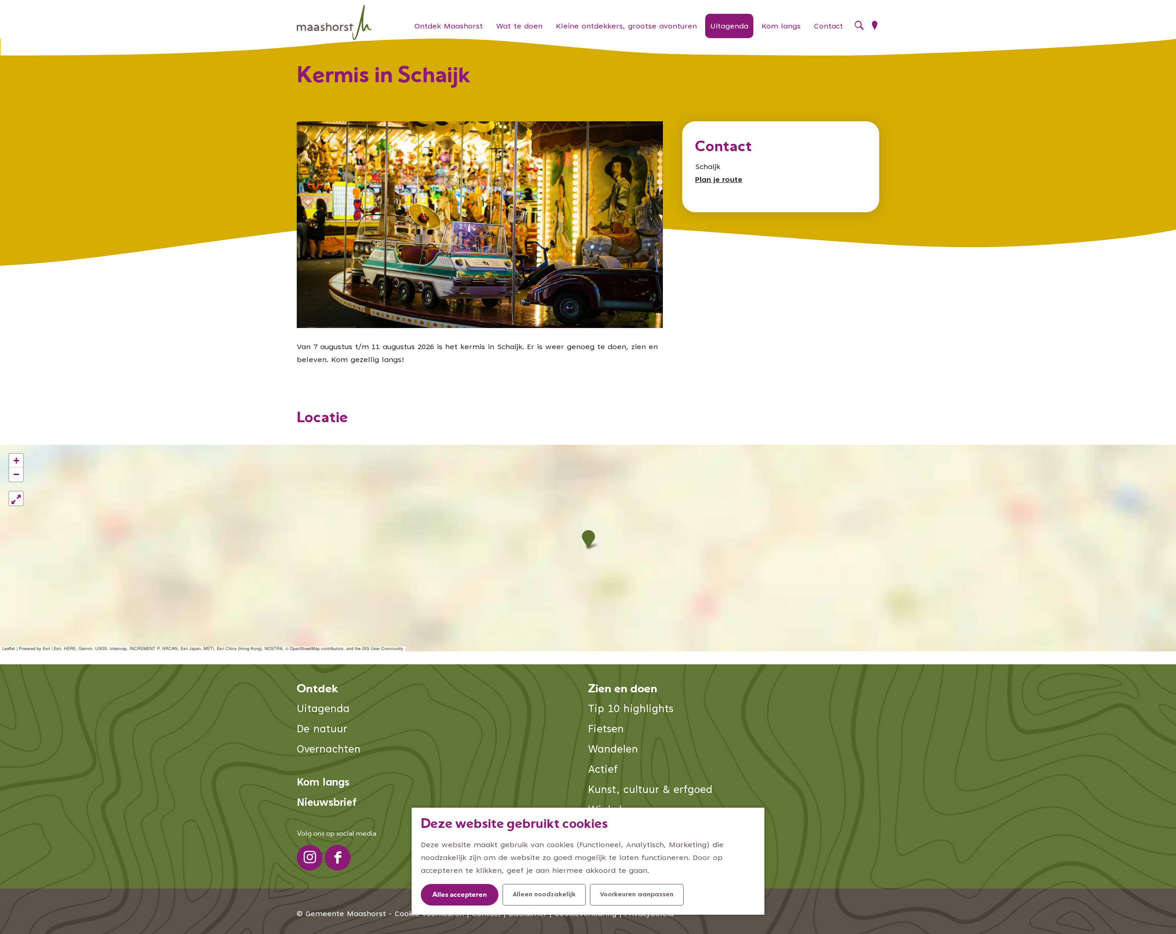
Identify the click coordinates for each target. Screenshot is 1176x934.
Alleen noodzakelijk (544, 895)
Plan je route (718, 180)
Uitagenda (323, 709)
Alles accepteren (459, 895)
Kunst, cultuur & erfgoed (650, 790)
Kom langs (323, 783)
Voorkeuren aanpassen (636, 895)
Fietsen (606, 730)
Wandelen (613, 750)
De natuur (322, 730)
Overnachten (329, 750)
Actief (603, 770)
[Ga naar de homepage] (334, 22)
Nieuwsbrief (327, 803)
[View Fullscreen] (16, 498)
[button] (588, 539)
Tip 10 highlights (630, 709)
